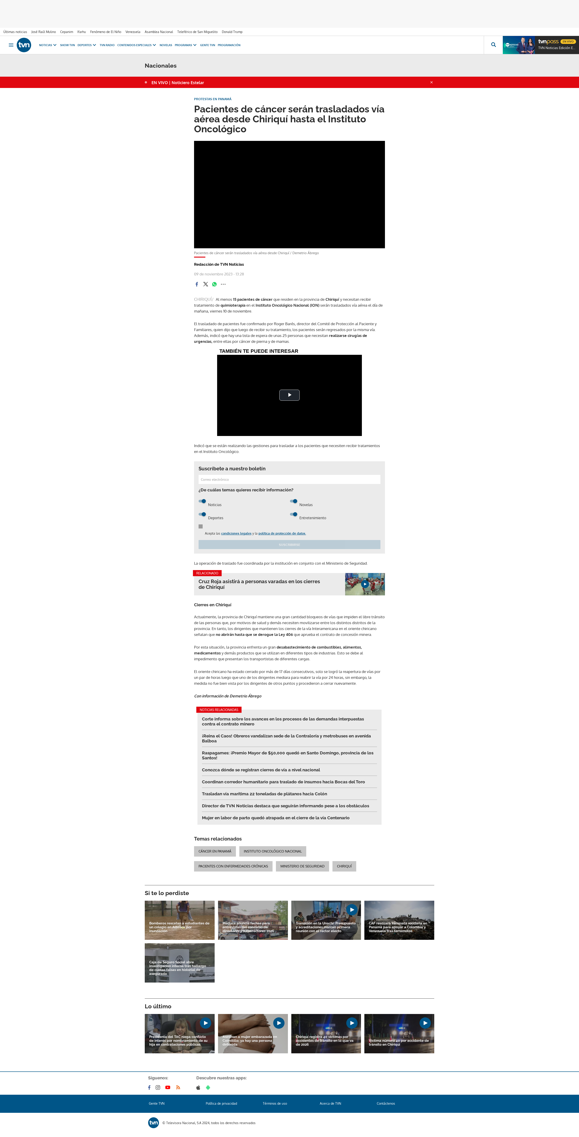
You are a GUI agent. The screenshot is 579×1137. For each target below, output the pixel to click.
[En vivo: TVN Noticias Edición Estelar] (519, 45)
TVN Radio (107, 45)
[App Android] (209, 1087)
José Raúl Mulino (43, 32)
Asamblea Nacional (159, 32)
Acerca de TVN (330, 1103)
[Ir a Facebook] (150, 1087)
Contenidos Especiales (134, 45)
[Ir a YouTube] (168, 1087)
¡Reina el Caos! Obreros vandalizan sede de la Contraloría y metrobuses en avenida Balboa (286, 738)
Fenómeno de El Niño (105, 32)
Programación (229, 45)
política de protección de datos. (282, 533)
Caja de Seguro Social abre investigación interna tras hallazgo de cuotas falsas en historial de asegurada (177, 968)
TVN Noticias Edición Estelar (557, 48)
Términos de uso (275, 1103)
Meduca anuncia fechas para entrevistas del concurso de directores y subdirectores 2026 (248, 927)
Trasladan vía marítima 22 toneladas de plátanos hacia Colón (264, 793)
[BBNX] (153, 1122)
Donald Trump (232, 32)
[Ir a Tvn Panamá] (24, 45)
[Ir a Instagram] (159, 1087)
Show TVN (67, 45)
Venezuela (133, 32)
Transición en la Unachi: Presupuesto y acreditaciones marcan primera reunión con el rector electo (326, 927)
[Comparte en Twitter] (205, 284)
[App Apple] (199, 1087)
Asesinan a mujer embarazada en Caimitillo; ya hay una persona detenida (250, 1041)
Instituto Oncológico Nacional (273, 851)
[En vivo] (542, 40)
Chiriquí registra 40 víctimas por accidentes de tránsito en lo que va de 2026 (325, 1041)
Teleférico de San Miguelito (197, 32)
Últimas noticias (15, 32)
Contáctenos (386, 1103)
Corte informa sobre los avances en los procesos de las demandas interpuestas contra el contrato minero (283, 721)
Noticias (45, 45)
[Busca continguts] (493, 45)
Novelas (166, 45)
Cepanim (66, 32)
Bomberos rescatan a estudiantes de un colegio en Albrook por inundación (179, 927)
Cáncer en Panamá (215, 851)
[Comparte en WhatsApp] (214, 284)
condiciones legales (236, 533)
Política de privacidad (221, 1103)
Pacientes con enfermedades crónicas (233, 866)
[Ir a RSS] (179, 1087)
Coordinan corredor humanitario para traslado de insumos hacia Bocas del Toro (283, 781)
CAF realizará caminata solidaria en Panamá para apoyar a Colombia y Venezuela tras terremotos (398, 927)
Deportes (85, 45)
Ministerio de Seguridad (302, 866)
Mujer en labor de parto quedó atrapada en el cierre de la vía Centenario (276, 817)
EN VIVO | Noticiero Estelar (178, 82)
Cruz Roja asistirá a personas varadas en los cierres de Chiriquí (259, 584)
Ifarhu (81, 32)
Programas (183, 45)
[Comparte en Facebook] (196, 284)
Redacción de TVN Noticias (219, 264)
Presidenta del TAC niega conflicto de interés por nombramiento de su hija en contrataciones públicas (178, 1041)
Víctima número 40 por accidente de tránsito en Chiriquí (399, 1043)
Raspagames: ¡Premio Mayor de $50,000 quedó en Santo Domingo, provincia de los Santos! (287, 755)
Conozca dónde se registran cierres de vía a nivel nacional (261, 769)
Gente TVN (207, 45)
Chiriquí (344, 866)
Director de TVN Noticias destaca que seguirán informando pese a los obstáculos (285, 805)
